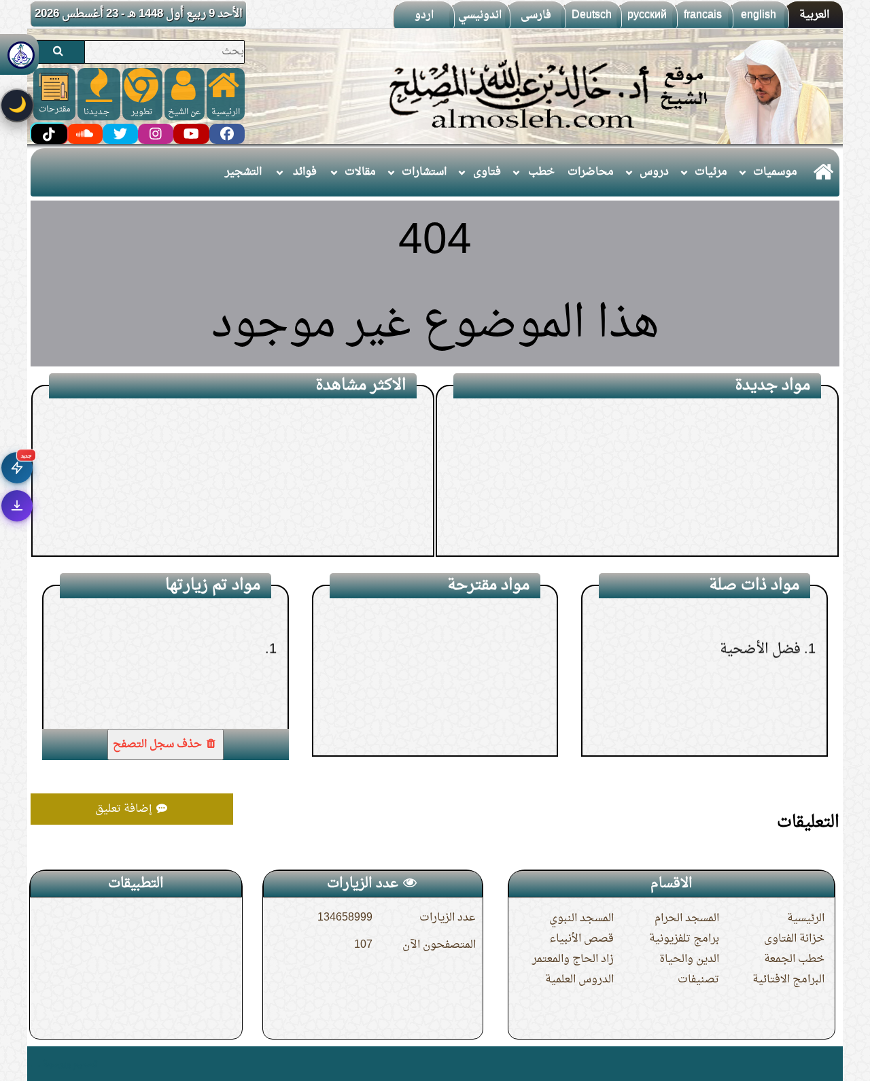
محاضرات (591, 172)
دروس (654, 172)
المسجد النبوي (581, 918)
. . (36, 1064)
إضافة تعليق (125, 809)
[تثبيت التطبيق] (17, 505)
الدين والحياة (689, 959)
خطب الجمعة (794, 959)
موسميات (775, 172)
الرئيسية (805, 918)
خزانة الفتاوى (794, 939)
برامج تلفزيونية (684, 939)
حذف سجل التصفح (159, 744)
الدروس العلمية (579, 980)
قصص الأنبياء (581, 939)
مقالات (360, 172)
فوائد (305, 172)
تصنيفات (698, 980)
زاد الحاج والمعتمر (573, 959)
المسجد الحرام (687, 918)
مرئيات (711, 172)
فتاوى (487, 172)
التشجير (243, 172)
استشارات (424, 172)
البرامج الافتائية (788, 980)
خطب (541, 172)
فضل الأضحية (760, 615)
